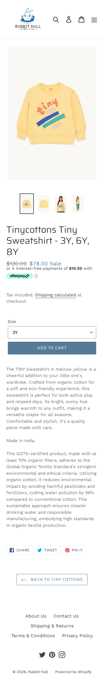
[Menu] (94, 19)
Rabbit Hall (38, 672)
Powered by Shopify (73, 672)
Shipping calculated (55, 295)
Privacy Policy (77, 635)
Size (12, 321)
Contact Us (66, 616)
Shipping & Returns (52, 626)
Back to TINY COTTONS (56, 579)
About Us (35, 616)
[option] (26, 203)
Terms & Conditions (33, 635)
